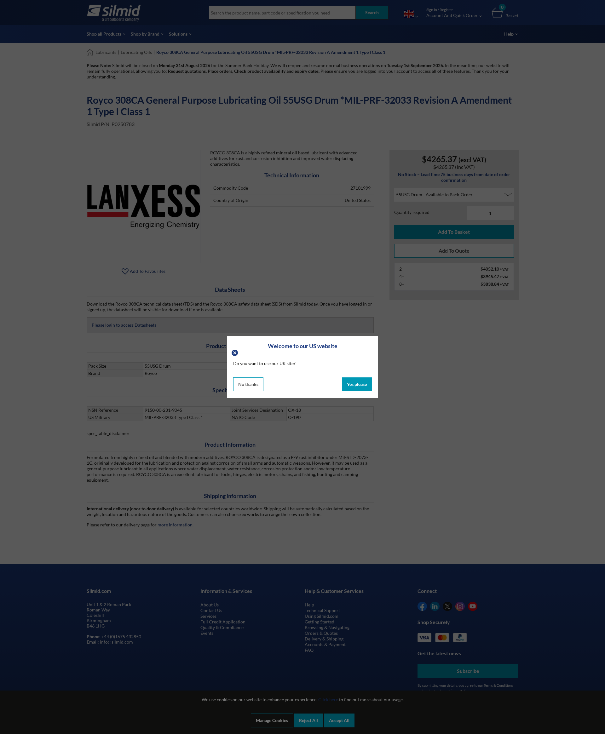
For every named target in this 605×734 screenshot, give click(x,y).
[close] (235, 352)
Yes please (357, 384)
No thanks (248, 384)
